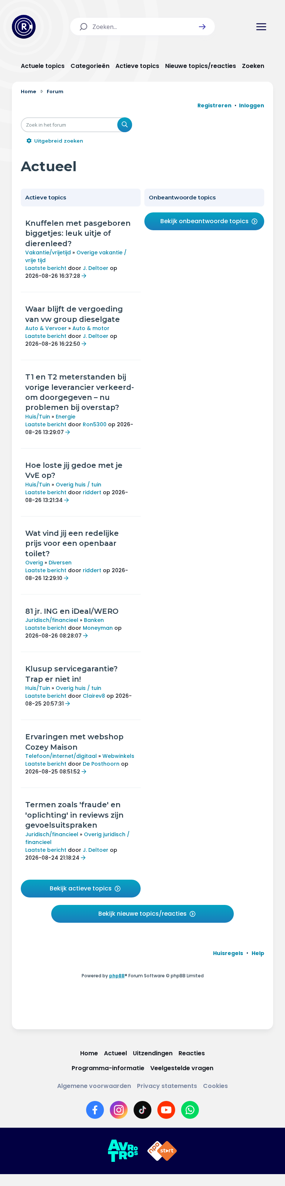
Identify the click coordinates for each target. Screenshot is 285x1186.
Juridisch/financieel (51, 620)
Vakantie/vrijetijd (48, 252)
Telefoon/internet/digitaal (61, 756)
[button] (202, 27)
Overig (34, 562)
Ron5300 (95, 424)
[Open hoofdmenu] (261, 27)
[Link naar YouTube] (166, 1110)
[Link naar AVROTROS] (123, 1151)
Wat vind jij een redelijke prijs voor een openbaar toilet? (72, 543)
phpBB (117, 975)
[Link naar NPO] (162, 1151)
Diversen (60, 562)
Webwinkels (118, 756)
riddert (92, 492)
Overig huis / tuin (78, 484)
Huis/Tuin (37, 416)
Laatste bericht (45, 268)
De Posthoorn (101, 764)
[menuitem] (228, 953)
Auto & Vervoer (46, 328)
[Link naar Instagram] (119, 1110)
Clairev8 (94, 696)
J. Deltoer (95, 268)
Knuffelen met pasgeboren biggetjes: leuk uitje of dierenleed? (78, 233)
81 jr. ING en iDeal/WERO (71, 611)
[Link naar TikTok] (142, 1110)
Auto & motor (90, 328)
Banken (94, 620)
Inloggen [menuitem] (251, 105)
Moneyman (98, 628)
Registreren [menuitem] (214, 105)
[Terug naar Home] (24, 27)
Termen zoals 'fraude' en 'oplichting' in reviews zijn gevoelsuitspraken (74, 815)
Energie (65, 416)
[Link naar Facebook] (95, 1110)
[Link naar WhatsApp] (190, 1110)
